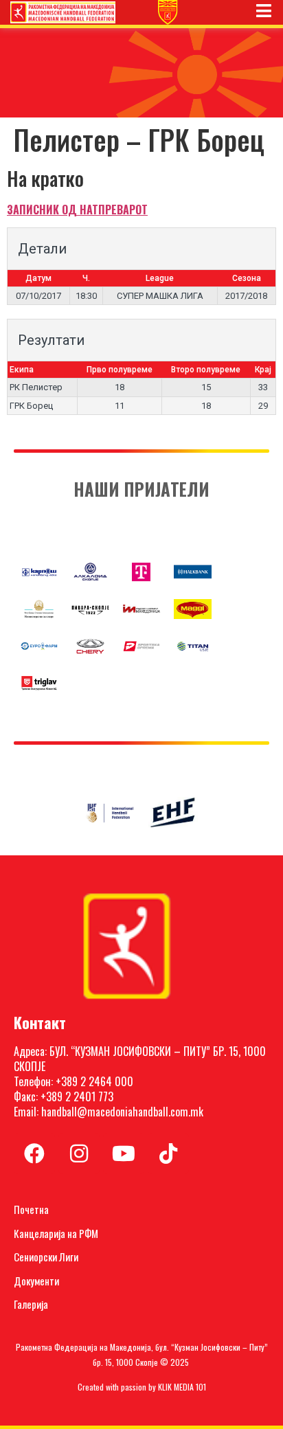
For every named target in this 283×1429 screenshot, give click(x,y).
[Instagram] (79, 1153)
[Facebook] (34, 1153)
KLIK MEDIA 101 (182, 1387)
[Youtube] (123, 1153)
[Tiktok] (168, 1153)
